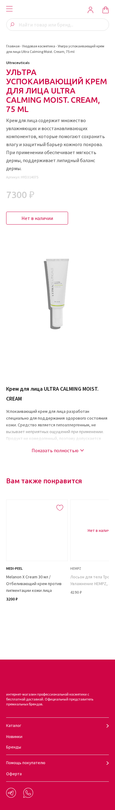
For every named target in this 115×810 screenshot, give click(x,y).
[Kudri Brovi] (58, 10)
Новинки (14, 736)
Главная (13, 46)
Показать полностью (55, 450)
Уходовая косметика (38, 46)
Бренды (13, 747)
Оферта (14, 773)
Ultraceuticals (18, 62)
